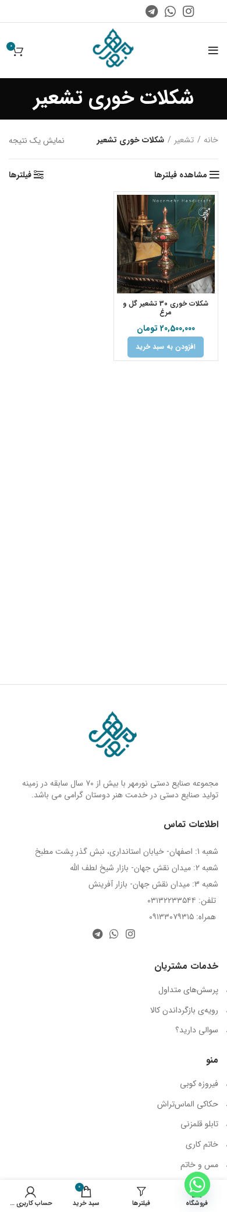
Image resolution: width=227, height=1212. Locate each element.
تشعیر (184, 140)
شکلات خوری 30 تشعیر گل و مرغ (165, 308)
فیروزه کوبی (199, 1083)
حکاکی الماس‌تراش (187, 1104)
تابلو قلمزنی (199, 1124)
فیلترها (20, 175)
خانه (211, 140)
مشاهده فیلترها (180, 175)
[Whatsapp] (197, 1184)
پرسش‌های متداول (188, 989)
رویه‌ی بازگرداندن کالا (184, 1010)
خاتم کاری (202, 1144)
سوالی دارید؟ (196, 1030)
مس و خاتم (199, 1164)
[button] (165, 347)
